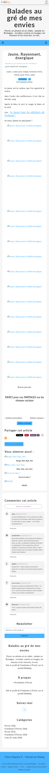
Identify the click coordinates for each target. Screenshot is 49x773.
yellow (33, 75)
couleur (9, 72)
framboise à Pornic (35, 72)
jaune (22, 75)
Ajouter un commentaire (23, 506)
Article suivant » (37, 418)
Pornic (27, 75)
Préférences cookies (24, 769)
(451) (10, 732)
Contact (3, 767)
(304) (13, 738)
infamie (16, 75)
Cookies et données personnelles (36, 767)
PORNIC (33, 63)
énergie (25, 72)
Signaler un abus (13, 767)
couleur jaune (17, 72)
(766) (10, 726)
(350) (16, 735)
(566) (16, 729)
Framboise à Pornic (29, 665)
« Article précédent (13, 418)
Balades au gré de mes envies (24, 18)
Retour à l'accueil (24, 423)
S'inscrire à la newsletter (14, 444)
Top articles (41, 764)
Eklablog (40, 757)
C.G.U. (22, 767)
